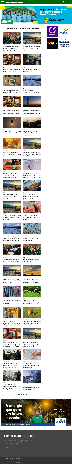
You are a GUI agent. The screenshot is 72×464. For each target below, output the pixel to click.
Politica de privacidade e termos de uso (14, 458)
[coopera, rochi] (36, 425)
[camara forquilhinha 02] (36, 24)
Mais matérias (22, 394)
